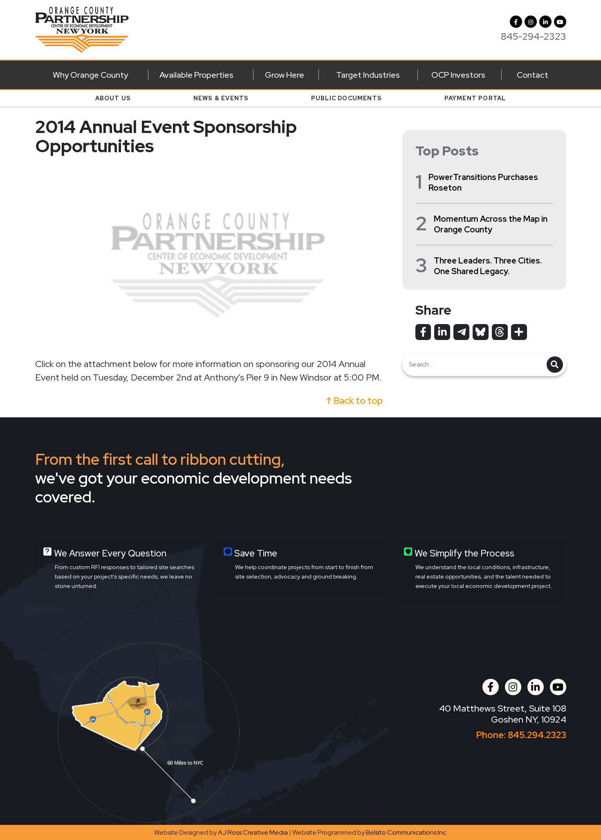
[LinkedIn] (545, 22)
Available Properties (196, 75)
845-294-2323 (533, 36)
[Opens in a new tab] (423, 332)
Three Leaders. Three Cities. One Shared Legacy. (488, 266)
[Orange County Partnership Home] (82, 29)
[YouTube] (560, 22)
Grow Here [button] (284, 75)
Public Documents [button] (346, 98)
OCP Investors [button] (458, 75)
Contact (532, 75)
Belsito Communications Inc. (406, 832)
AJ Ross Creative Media (253, 832)
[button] (531, 22)
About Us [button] (113, 98)
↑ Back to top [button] (354, 401)
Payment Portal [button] (475, 98)
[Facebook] (516, 22)
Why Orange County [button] (90, 75)
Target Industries (368, 75)
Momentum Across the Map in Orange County (490, 224)
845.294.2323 (537, 735)
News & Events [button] (221, 98)
